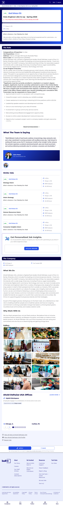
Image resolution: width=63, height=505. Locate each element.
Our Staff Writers (17, 470)
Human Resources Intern (12, 212)
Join (54, 2)
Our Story (17, 463)
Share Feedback (43, 468)
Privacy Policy (30, 493)
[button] (5, 165)
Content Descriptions (18, 474)
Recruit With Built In (30, 464)
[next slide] (9, 427)
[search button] (50, 2)
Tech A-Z (41, 483)
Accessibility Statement (16, 493)
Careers (16, 466)
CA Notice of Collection (56, 493)
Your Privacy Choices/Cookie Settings (46, 493)
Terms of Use (36, 493)
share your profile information (34, 451)
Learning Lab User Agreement (6, 493)
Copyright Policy (24, 493)
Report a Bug (43, 471)
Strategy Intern (8, 183)
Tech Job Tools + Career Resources (43, 475)
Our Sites (54, 463)
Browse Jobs (42, 480)
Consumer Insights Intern (12, 227)
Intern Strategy (8, 197)
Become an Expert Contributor (30, 469)
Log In (59, 2)
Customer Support (42, 464)
